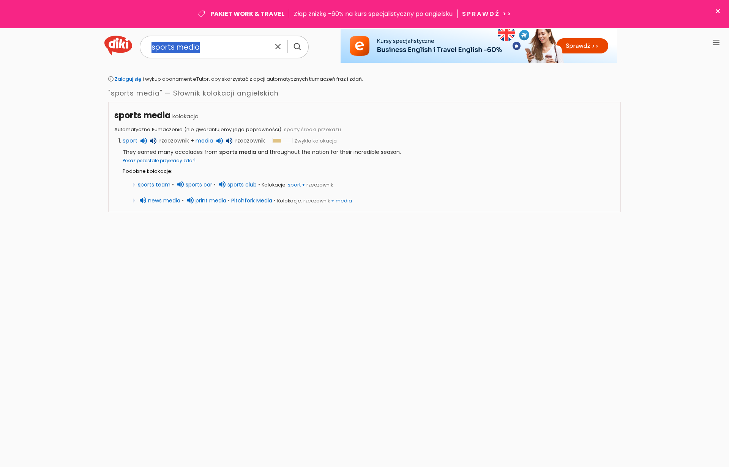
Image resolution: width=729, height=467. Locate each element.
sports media (142, 115)
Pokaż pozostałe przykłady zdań (159, 161)
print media (211, 200)
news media (164, 200)
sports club (242, 184)
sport (130, 140)
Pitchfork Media (251, 200)
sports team (154, 184)
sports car (199, 184)
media (204, 140)
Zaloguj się (128, 79)
